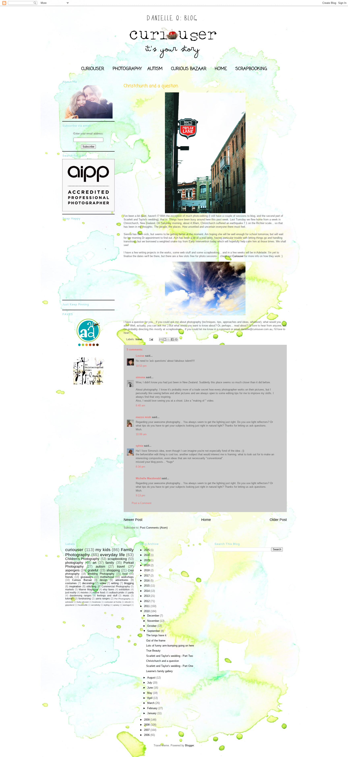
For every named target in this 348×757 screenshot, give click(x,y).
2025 (147, 549)
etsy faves (108, 589)
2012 (147, 601)
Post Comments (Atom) (154, 527)
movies (84, 592)
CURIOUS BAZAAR (188, 69)
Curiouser (237, 256)
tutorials (69, 598)
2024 (147, 555)
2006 (147, 734)
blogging (129, 583)
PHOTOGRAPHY (127, 69)
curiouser (74, 549)
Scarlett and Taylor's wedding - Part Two (169, 655)
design (103, 579)
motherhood (107, 576)
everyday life (112, 554)
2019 (147, 565)
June (150, 687)
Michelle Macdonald (148, 478)
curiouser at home (113, 602)
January (152, 713)
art (94, 562)
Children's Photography (82, 559)
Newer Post (133, 520)
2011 (147, 606)
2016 (147, 580)
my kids (103, 549)
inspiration (75, 586)
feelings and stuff (107, 595)
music (126, 595)
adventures (121, 579)
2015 (147, 585)
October (152, 625)
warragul (127, 605)
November (153, 620)
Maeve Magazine (88, 589)
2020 (147, 560)
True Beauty (153, 650)
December (153, 615)
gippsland (69, 605)
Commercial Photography (116, 586)
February (152, 708)
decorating (88, 583)
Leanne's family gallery (159, 671)
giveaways (87, 576)
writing (115, 583)
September (154, 630)
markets (69, 589)
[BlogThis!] (165, 339)
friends (69, 576)
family (110, 562)
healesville (83, 605)
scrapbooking (117, 559)
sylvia (139, 445)
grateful (93, 570)
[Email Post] (151, 339)
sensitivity (95, 605)
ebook (128, 602)
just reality (70, 592)
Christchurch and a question (162, 660)
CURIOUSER (92, 69)
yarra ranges (103, 598)
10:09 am (141, 434)
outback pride (116, 592)
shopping (113, 570)
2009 (147, 719)
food (124, 573)
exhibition (124, 589)
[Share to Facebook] (172, 339)
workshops (127, 576)
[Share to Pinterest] (176, 339)
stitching (91, 586)
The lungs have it (156, 635)
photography (74, 562)
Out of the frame (155, 640)
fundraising (85, 598)
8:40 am (140, 405)
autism (100, 566)
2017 (147, 575)
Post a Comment (141, 503)
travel (139, 339)
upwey (116, 605)
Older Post (278, 520)
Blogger (189, 745)
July (150, 682)
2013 (147, 595)
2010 (147, 611)
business (96, 602)
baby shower (83, 602)
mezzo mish (143, 417)
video (103, 583)
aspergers (72, 570)
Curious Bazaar (82, 579)
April (150, 697)
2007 (147, 729)
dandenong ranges (80, 595)
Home (206, 520)
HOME (221, 69)
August (151, 677)
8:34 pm (140, 466)
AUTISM (155, 69)
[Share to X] (169, 339)
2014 (147, 590)
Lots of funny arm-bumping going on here (170, 645)
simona (140, 377)
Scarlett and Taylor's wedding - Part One (169, 665)
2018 (147, 570)
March (151, 702)
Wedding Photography (101, 573)
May (150, 692)
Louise (140, 355)
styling (107, 605)
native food (99, 592)
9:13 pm (140, 495)
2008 (147, 724)
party (131, 592)
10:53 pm (141, 365)
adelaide (69, 602)
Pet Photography (122, 599)
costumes (71, 583)
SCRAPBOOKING (251, 69)
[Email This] (161, 339)
